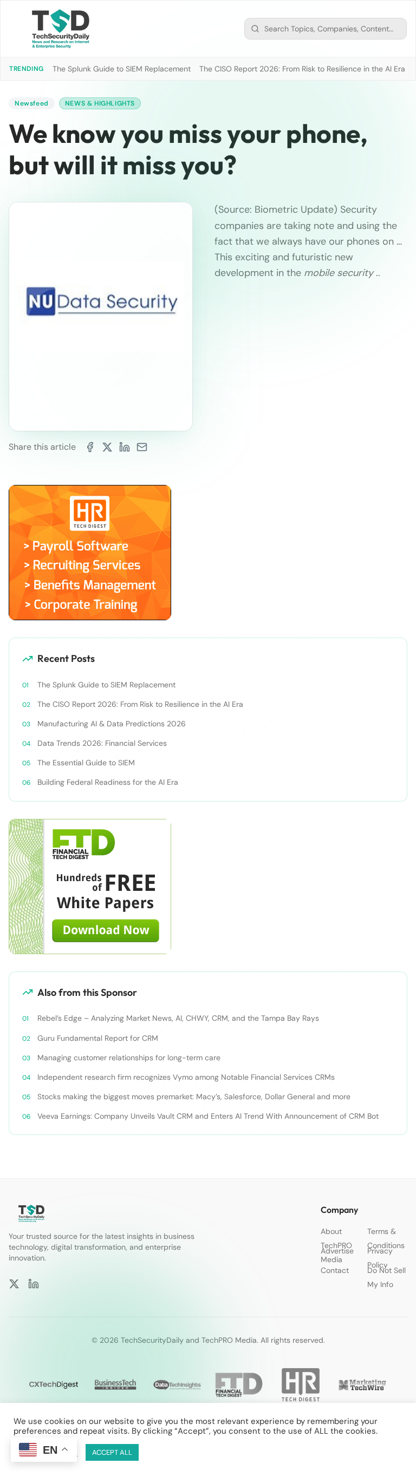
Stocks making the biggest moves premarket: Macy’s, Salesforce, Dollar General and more (193, 1096)
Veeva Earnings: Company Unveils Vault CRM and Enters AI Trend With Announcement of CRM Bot (208, 1116)
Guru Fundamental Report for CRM (97, 1038)
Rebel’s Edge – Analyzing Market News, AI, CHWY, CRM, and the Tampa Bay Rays (178, 1018)
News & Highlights (100, 103)
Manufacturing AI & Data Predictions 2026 (111, 723)
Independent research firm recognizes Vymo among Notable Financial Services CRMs (186, 1077)
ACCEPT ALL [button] (112, 1452)
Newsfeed (32, 103)
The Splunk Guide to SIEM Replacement (122, 69)
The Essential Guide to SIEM (86, 762)
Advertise (337, 1251)
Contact (335, 1270)
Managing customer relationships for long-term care (128, 1057)
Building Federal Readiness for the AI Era (107, 782)
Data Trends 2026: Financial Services (102, 743)
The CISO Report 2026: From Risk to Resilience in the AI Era (302, 69)
